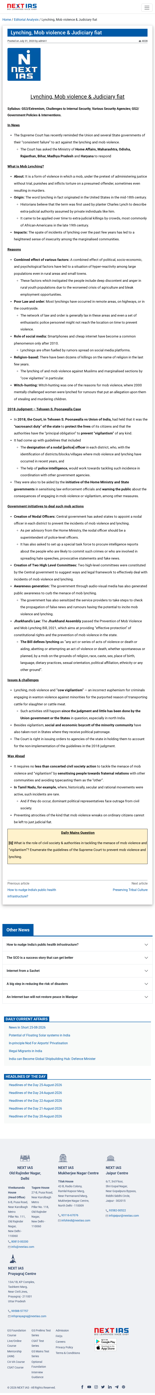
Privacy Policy (64, 1347)
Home (6, 20)
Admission (62, 1330)
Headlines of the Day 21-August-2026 (35, 1108)
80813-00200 (19, 1241)
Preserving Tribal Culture (130, 890)
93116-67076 (69, 1215)
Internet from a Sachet (23, 971)
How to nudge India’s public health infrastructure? (31, 893)
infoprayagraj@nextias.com (28, 1316)
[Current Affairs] (22, 6)
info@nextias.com (22, 1246)
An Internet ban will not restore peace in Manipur (42, 997)
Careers (60, 1341)
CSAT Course (15, 1367)
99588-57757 (19, 1311)
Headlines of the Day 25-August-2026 (35, 1085)
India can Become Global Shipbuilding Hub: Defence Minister (52, 1059)
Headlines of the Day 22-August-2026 (35, 1101)
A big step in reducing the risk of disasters (37, 984)
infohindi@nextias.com (75, 1220)
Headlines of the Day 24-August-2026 (35, 1093)
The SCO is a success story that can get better (40, 958)
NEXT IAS (25, 1173)
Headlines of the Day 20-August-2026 (35, 1116)
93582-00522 (117, 1210)
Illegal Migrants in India (25, 1051)
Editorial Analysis (26, 20)
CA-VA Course (16, 1361)
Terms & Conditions (68, 1353)
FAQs (59, 1336)
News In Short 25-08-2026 (27, 1027)
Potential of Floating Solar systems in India (40, 1035)
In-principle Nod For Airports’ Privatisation (38, 1043)
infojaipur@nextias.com (124, 1215)
